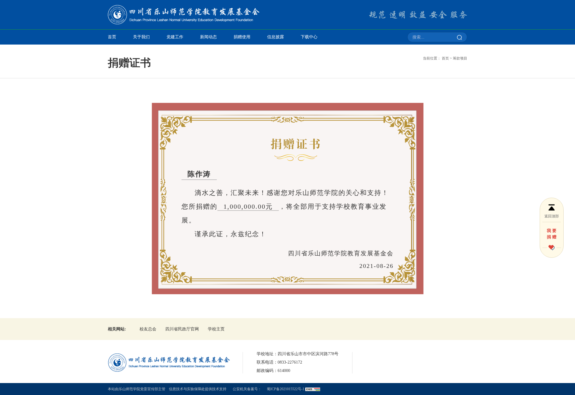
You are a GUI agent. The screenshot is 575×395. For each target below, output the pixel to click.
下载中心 (309, 37)
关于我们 (141, 37)
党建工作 (175, 37)
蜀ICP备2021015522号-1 (285, 389)
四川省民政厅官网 (182, 329)
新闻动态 (208, 37)
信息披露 (275, 37)
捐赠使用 (242, 37)
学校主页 (216, 329)
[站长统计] (312, 389)
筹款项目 (460, 58)
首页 (112, 37)
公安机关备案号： (247, 389)
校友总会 (148, 329)
